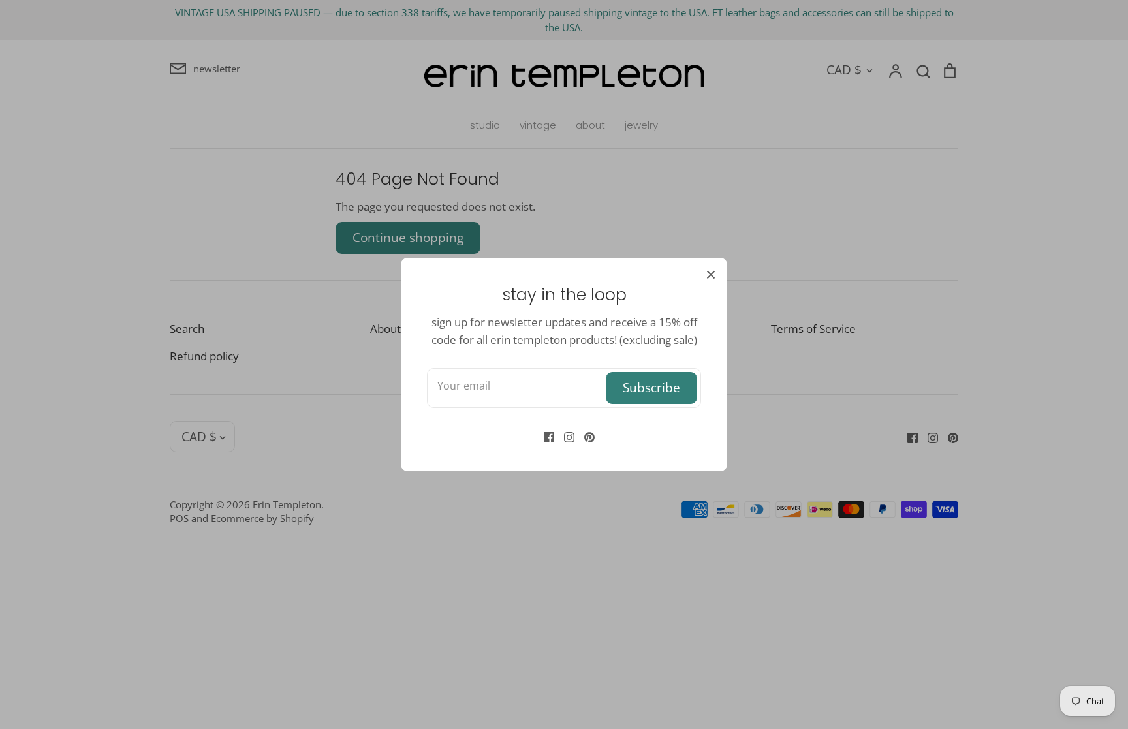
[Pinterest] (584, 436)
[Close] (711, 274)
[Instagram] (564, 436)
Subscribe (651, 387)
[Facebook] (544, 436)
